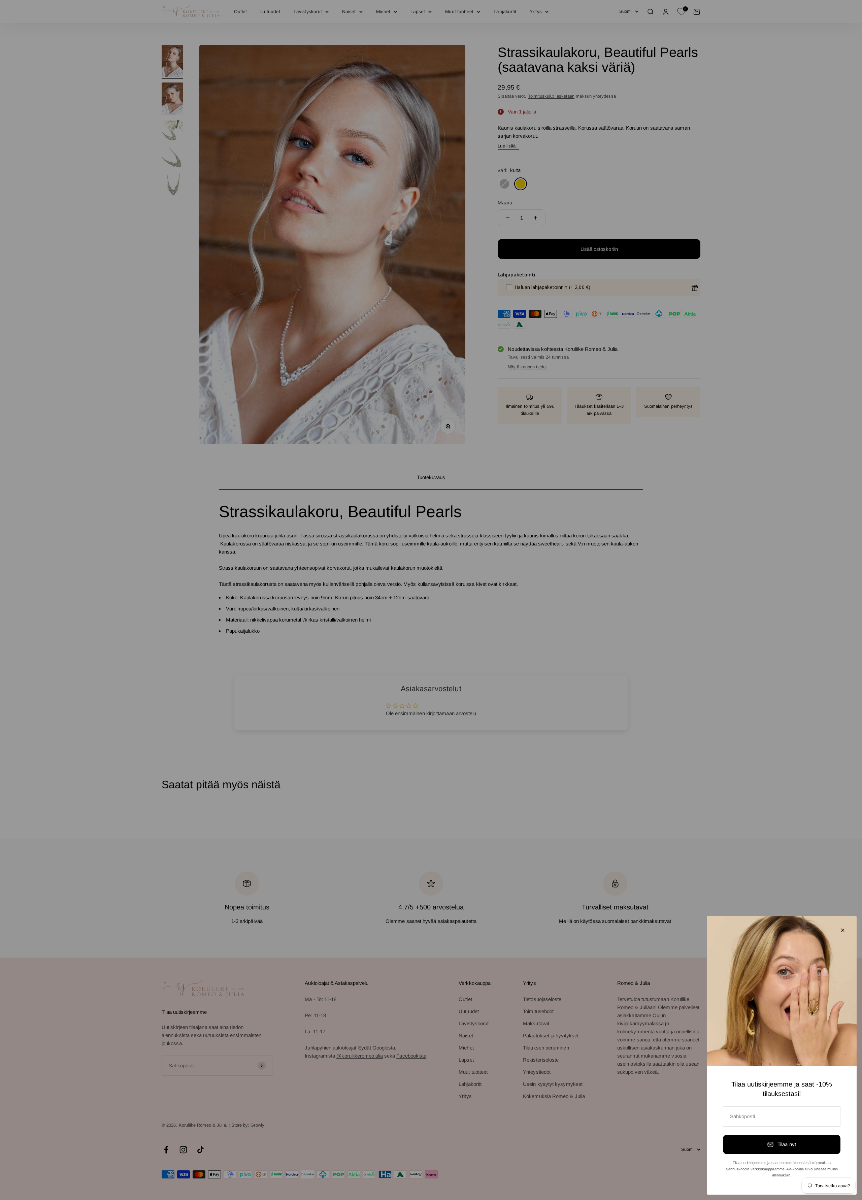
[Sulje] (842, 930)
